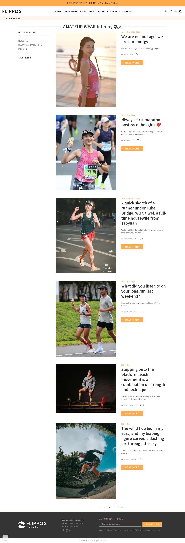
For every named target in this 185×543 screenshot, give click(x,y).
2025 (123, 32)
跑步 (133, 32)
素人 (128, 32)
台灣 (128, 198)
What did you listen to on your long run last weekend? (143, 290)
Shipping (156, 530)
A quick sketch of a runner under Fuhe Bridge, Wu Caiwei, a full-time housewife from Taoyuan (143, 212)
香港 (138, 32)
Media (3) (23, 48)
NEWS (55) (23, 40)
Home (5, 18)
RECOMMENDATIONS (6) (30, 44)
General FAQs (145, 530)
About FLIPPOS (105, 530)
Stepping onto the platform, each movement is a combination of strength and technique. (143, 379)
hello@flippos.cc (76, 523)
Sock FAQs (134, 530)
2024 (123, 281)
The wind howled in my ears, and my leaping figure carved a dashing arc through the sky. (142, 436)
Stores (126, 530)
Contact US (117, 530)
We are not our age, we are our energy (142, 39)
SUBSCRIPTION (152, 524)
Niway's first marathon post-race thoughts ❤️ (142, 122)
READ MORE (132, 62)
